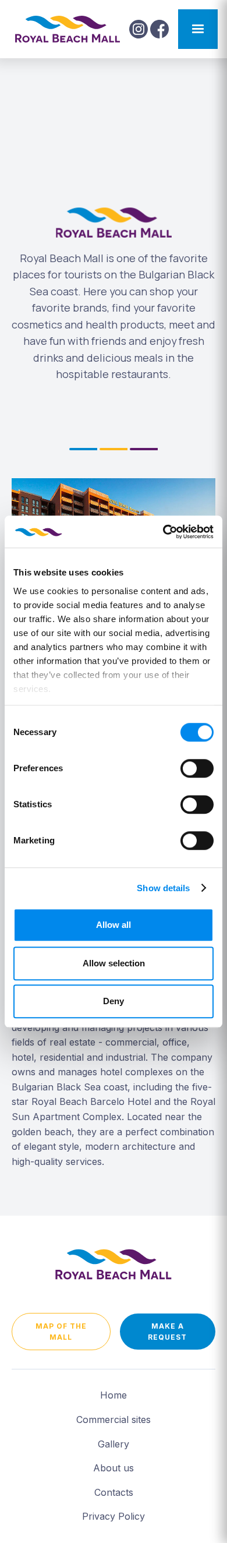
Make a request (167, 1331)
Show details (163, 888)
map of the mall (61, 1331)
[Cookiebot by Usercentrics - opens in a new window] (163, 531)
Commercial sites (113, 1419)
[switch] (197, 768)
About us (113, 1468)
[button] (198, 29)
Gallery (113, 1444)
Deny (113, 1001)
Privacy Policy (113, 1516)
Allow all (113, 925)
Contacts (113, 1492)
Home (113, 1395)
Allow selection (114, 963)
